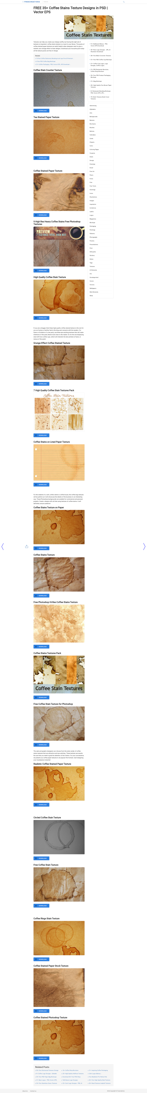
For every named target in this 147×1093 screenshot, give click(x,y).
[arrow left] (3, 546)
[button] (23, 1)
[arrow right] (144, 546)
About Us (25, 1091)
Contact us (33, 1091)
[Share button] (26, 546)
